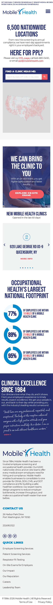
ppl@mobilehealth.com (30, 61)
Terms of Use (25, 602)
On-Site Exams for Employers (18, 565)
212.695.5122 (8, 525)
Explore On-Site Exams (26, 194)
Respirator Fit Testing (13, 559)
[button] (4, 244)
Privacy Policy (45, 602)
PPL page (24, 58)
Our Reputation (11, 576)
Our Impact (9, 570)
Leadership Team (11, 587)
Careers (7, 582)
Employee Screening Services (18, 548)
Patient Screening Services (16, 554)
